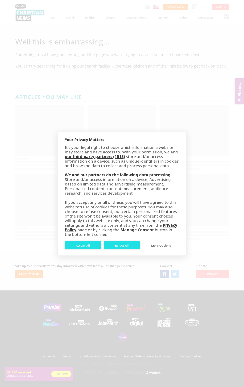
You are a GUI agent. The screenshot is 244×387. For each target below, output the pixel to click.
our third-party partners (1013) (95, 156)
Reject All (122, 245)
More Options (161, 245)
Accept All (83, 245)
